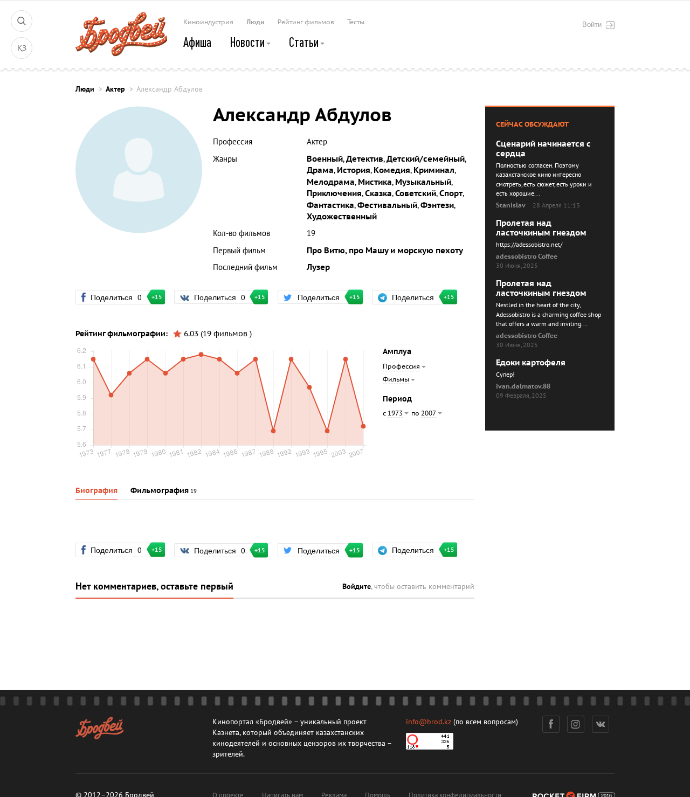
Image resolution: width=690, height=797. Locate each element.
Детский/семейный (426, 159)
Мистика (375, 182)
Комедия (392, 170)
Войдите (356, 586)
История (353, 170)
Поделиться (120, 297)
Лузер (318, 267)
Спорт (451, 193)
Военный (325, 159)
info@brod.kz (428, 721)
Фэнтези (437, 205)
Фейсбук (551, 724)
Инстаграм (575, 724)
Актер (115, 89)
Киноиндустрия (208, 22)
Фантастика (330, 205)
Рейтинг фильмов (306, 22)
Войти (592, 24)
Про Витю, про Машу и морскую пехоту (385, 250)
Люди (255, 22)
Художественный (342, 216)
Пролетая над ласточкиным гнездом (541, 228)
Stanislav (511, 205)
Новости (248, 42)
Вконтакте (600, 724)
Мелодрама (331, 182)
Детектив (364, 159)
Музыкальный (423, 182)
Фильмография (159, 490)
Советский (415, 193)
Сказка (378, 193)
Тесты (355, 22)
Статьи (305, 42)
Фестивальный (387, 205)
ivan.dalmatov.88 (523, 386)
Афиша (197, 42)
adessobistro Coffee (526, 256)
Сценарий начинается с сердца (543, 148)
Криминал (433, 170)
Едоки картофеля (530, 363)
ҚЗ (21, 48)
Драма (320, 170)
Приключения (334, 193)
